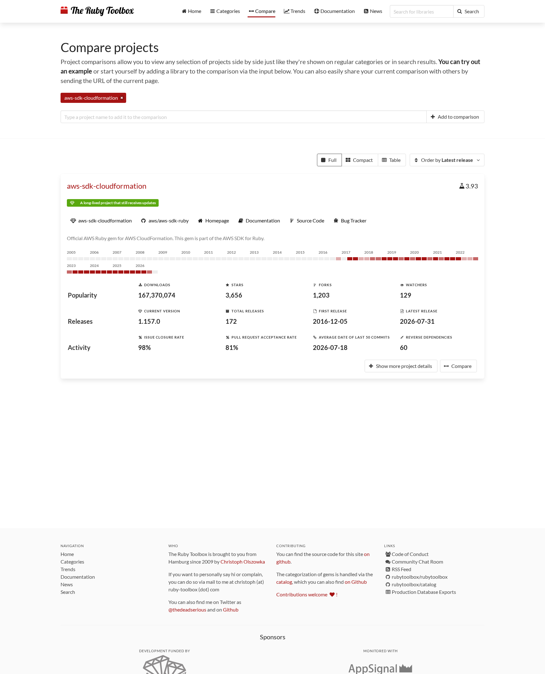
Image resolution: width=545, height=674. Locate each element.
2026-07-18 (330, 347)
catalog (284, 582)
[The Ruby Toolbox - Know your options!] (97, 11)
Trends (68, 569)
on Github (356, 582)
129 (405, 295)
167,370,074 (156, 295)
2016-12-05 (330, 321)
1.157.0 (149, 321)
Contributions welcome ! (306, 594)
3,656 (234, 295)
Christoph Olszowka (242, 562)
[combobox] (244, 116)
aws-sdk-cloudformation (106, 185)
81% (232, 347)
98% (144, 347)
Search (68, 592)
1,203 (321, 295)
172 (231, 321)
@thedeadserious (187, 609)
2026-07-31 (417, 321)
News (67, 584)
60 (403, 347)
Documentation (78, 577)
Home (67, 554)
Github (230, 609)
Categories (72, 562)
